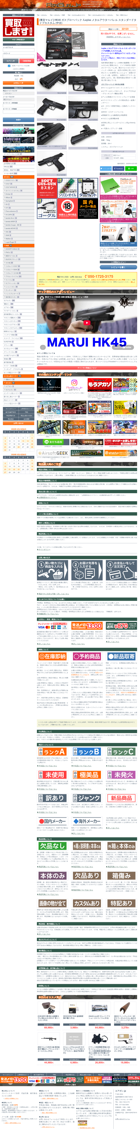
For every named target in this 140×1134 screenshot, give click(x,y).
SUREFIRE (8, 341)
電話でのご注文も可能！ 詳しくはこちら (54, 594)
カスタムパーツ (10, 348)
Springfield (9, 201)
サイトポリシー (44, 549)
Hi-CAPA (9, 214)
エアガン (8, 307)
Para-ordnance (11, 211)
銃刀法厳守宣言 (11, 412)
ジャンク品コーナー (11, 403)
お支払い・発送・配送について (50, 619)
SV (7, 204)
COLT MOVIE (11, 187)
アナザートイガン (10, 311)
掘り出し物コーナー (11, 396)
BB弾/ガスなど (9, 331)
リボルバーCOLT (12, 266)
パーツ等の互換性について (48, 514)
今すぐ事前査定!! (18, 39)
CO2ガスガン (11, 180)
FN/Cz (8, 252)
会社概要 (26, 419)
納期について (43, 649)
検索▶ (18, 119)
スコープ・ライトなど (12, 338)
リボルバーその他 (12, 273)
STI (7, 208)
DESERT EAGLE (12, 249)
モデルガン (9, 300)
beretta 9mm (11, 218)
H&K (8, 245)
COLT (8, 184)
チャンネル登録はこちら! (87, 368)
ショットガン (11, 287)
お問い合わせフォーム (48, 1127)
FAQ (26, 412)
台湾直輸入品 (9, 163)
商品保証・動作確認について (49, 924)
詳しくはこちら (44, 644)
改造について (43, 503)
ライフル (9, 280)
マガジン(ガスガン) (11, 321)
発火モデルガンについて (48, 939)
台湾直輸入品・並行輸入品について (52, 968)
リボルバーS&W (12, 269)
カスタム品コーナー (12, 376)
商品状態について (45, 839)
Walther (8, 238)
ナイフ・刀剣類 (10, 366)
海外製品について (45, 950)
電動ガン (8, 304)
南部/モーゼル (11, 256)
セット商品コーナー (11, 372)
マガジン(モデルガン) (12, 328)
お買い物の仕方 (44, 557)
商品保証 (11, 419)
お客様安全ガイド (26, 409)
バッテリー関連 (10, 335)
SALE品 (7, 166)
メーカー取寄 (10, 173)
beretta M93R (10, 221)
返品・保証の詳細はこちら (49, 1112)
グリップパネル (10, 352)
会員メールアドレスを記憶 (20, 66)
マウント (7, 345)
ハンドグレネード (12, 293)
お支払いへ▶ (19, 83)
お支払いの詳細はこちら (11, 1098)
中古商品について (45, 731)
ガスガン (8, 177)
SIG (8, 232)
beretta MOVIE (11, 228)
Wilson (8, 197)
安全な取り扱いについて (48, 491)
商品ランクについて (46, 744)
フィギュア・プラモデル (12, 369)
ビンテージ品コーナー (12, 393)
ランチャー (10, 290)
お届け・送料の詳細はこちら (13, 1123)
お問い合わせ (19, 423)
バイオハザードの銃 (11, 144)
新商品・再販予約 (11, 170)
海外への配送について (47, 522)
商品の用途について (46, 469)
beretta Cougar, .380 (13, 225)
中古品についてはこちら (48, 765)
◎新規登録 (27, 61)
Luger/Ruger (10, 242)
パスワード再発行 (18, 69)
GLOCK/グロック (12, 259)
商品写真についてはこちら (49, 866)
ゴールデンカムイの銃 (12, 154)
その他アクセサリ (10, 355)
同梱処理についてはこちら (49, 614)
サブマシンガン (12, 283)
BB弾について (44, 985)
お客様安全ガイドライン (48, 497)
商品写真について (45, 534)
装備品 (7, 359)
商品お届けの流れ (26, 415)
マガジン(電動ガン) (11, 317)
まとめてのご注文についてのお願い (52, 599)
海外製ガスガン (12, 297)
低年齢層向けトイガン (12, 314)
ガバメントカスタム (13, 190)
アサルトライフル (13, 276)
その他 (9, 263)
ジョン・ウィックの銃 (12, 135)
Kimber (8, 194)
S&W (8, 235)
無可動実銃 (8, 362)
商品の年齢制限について (48, 480)
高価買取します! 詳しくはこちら (118, 37)
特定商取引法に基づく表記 (87, 1128)
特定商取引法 (10, 415)
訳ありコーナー (10, 400)
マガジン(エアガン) (11, 324)
